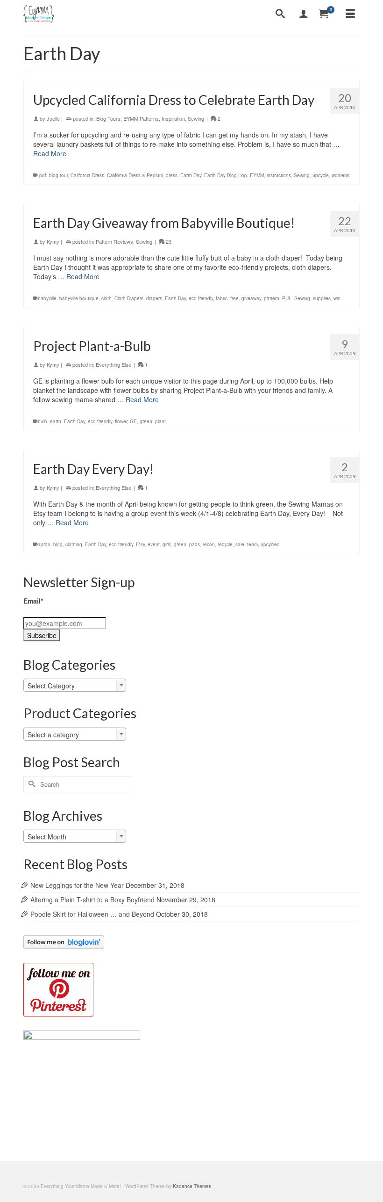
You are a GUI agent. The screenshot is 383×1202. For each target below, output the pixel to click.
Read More (49, 153)
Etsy (140, 544)
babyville (47, 298)
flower (121, 421)
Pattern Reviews (114, 241)
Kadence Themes (192, 1186)
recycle (225, 544)
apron (44, 544)
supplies (322, 298)
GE (133, 421)
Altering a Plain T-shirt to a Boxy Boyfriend (92, 899)
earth (55, 421)
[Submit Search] (30, 784)
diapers (154, 298)
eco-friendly (201, 298)
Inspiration (173, 118)
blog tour (58, 175)
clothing (73, 544)
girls (167, 544)
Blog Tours (108, 118)
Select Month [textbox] (47, 836)
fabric (221, 298)
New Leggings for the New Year (77, 885)
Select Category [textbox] (51, 685)
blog (58, 544)
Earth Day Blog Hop (225, 175)
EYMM (257, 175)
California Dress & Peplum (135, 175)
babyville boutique (79, 298)
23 (167, 241)
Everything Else (113, 364)
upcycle (320, 175)
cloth (106, 298)
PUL (286, 298)
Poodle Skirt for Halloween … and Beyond (92, 914)
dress (171, 175)
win (336, 298)
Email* (33, 600)
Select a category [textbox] (53, 734)
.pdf (42, 175)
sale (239, 544)
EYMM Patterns (141, 118)
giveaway (251, 298)
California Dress (87, 175)
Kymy (53, 241)
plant (160, 421)
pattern (271, 298)
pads (194, 544)
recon (209, 544)
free (234, 298)
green (146, 421)
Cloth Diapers (128, 298)
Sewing (196, 118)
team (252, 544)
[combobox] (74, 685)
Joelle (53, 118)
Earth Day (190, 175)
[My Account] (303, 14)
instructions (279, 175)
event (154, 544)
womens (340, 175)
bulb (42, 421)
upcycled (270, 544)
